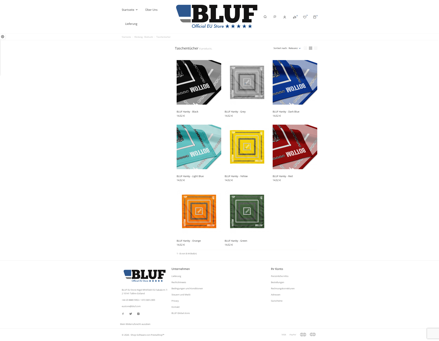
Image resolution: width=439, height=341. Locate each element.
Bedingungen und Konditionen (187, 288)
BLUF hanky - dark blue (286, 111)
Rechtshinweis (178, 282)
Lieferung (131, 24)
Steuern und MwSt (181, 294)
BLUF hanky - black (187, 111)
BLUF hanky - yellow (236, 176)
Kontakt (175, 306)
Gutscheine (276, 300)
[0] (294, 16)
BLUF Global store (180, 313)
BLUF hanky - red (283, 176)
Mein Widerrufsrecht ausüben (135, 324)
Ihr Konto (277, 269)
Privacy (175, 300)
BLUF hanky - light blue (190, 176)
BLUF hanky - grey (235, 111)
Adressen (275, 294)
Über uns (151, 9)
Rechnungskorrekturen (283, 288)
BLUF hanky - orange (189, 240)
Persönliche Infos (279, 276)
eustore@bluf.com (131, 306)
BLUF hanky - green (236, 240)
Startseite (130, 10)
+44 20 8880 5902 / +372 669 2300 (138, 299)
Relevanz (293, 48)
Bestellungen (277, 282)
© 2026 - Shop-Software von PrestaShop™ (143, 334)
